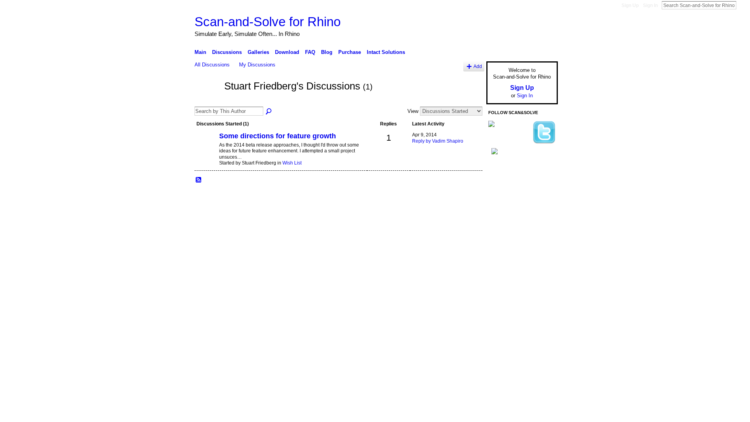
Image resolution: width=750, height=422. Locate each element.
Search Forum (269, 111)
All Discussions (212, 65)
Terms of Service (540, 228)
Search (742, 5)
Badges (469, 228)
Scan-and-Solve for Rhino (268, 21)
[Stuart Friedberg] (207, 100)
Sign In (650, 5)
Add (477, 66)
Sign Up (630, 5)
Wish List (292, 163)
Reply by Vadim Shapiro (437, 141)
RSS (198, 180)
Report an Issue (500, 228)
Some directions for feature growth (277, 136)
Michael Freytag (253, 228)
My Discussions (257, 65)
